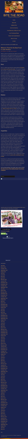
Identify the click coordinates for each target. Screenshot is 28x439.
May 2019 (3, 324)
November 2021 (4, 295)
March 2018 (3, 343)
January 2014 (3, 418)
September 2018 (4, 334)
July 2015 (3, 393)
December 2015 (4, 385)
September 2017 (4, 352)
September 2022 (4, 287)
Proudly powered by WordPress (7, 435)
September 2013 (4, 424)
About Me (14, 22)
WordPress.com (4, 436)
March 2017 (3, 362)
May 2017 (3, 359)
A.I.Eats (14, 41)
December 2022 (4, 282)
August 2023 (3, 271)
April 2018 (3, 341)
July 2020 (3, 309)
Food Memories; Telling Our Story (14, 30)
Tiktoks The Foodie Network (14, 35)
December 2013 (4, 419)
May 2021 (3, 301)
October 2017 (4, 351)
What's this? (8, 260)
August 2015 (3, 391)
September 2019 (4, 318)
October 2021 (4, 296)
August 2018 (3, 335)
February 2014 (4, 416)
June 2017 (3, 357)
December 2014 (4, 402)
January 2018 (3, 346)
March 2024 (3, 267)
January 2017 (3, 365)
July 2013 (3, 427)
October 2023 (4, 268)
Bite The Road (14, 15)
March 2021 (3, 302)
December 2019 (4, 315)
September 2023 (4, 270)
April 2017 (3, 360)
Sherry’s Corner (14, 38)
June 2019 (3, 323)
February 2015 (4, 399)
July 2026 (3, 265)
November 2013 (4, 421)
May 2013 (3, 429)
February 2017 (4, 363)
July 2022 (3, 288)
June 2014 (3, 410)
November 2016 (4, 368)
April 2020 (3, 312)
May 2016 (3, 377)
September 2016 (4, 371)
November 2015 (4, 387)
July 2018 (3, 337)
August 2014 (3, 407)
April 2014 (3, 413)
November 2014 (4, 404)
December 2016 (4, 366)
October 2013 (4, 422)
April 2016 (3, 379)
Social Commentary (14, 27)
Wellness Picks (14, 25)
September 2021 (4, 298)
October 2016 (4, 369)
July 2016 (3, 374)
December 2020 (4, 304)
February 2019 (4, 329)
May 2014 (3, 412)
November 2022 (4, 284)
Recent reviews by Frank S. (8, 238)
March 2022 (3, 290)
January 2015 (3, 401)
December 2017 (4, 348)
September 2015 (4, 390)
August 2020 (3, 307)
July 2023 (3, 273)
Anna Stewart (13, 51)
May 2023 (3, 276)
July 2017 (3, 355)
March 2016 (3, 380)
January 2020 (3, 313)
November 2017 (4, 349)
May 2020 (3, 310)
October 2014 (4, 405)
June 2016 (3, 376)
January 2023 (3, 281)
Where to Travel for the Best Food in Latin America (11, 48)
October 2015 (4, 388)
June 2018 (3, 338)
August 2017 (3, 354)
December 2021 (4, 293)
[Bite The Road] (14, 12)
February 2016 (4, 382)
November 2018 (4, 332)
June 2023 (3, 274)
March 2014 (3, 415)
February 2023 (4, 279)
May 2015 (3, 394)
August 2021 (3, 299)
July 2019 (3, 321)
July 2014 (3, 408)
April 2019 (3, 326)
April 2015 (3, 396)
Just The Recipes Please (14, 33)
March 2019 (3, 327)
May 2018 (3, 340)
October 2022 (4, 285)
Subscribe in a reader (5, 231)
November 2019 (4, 316)
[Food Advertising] (6, 234)
